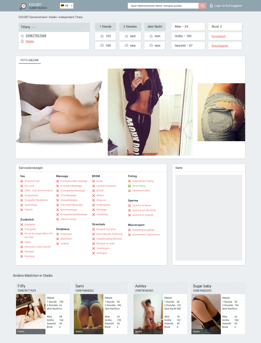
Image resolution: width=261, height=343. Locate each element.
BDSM (99, 190)
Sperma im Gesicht (142, 214)
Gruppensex (31, 195)
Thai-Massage (68, 195)
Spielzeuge (31, 204)
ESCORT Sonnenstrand (33, 17)
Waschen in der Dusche (38, 246)
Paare (28, 242)
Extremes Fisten (141, 190)
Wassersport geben (143, 229)
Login (228, 5)
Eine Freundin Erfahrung (109, 234)
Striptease (66, 234)
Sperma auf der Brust (144, 210)
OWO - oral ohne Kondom (39, 190)
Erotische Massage (71, 185)
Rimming (29, 256)
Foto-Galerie (30, 60)
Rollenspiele (103, 204)
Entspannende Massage (74, 214)
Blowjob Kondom (106, 229)
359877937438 (36, 36)
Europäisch (219, 36)
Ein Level (29, 185)
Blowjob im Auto (105, 243)
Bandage (101, 209)
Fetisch (29, 209)
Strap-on (101, 200)
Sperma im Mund (141, 205)
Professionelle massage (74, 181)
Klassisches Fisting (143, 181)
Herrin (99, 181)
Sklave (100, 195)
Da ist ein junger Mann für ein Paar (39, 235)
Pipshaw (29, 251)
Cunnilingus (102, 248)
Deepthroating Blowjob (109, 238)
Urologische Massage (73, 190)
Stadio (53, 17)
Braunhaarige (220, 45)
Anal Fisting (138, 185)
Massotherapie (69, 200)
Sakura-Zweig (68, 219)
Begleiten (30, 224)
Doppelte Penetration (36, 200)
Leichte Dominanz (106, 185)
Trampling (102, 214)
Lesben (65, 243)
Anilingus (101, 253)
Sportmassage (69, 209)
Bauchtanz (66, 238)
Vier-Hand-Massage (72, 204)
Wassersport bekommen (146, 234)
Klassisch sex (32, 181)
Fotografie (30, 229)
